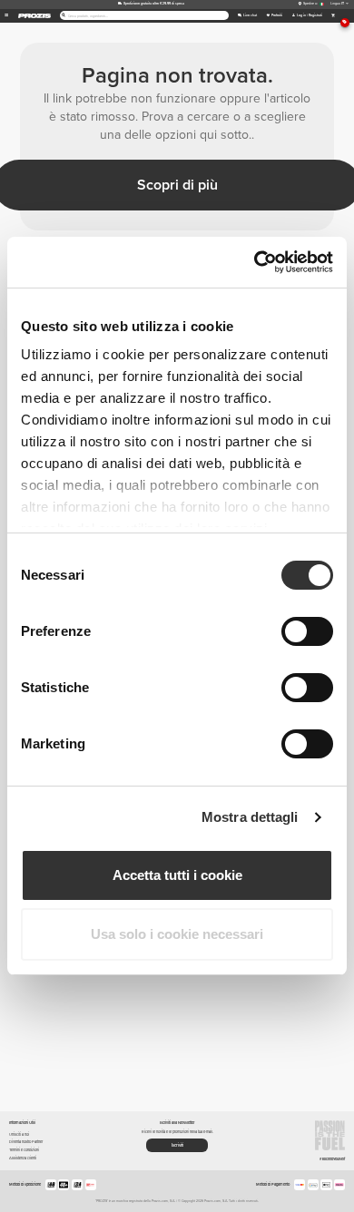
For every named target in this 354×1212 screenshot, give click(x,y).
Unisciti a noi (19, 1134)
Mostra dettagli (250, 817)
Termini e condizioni (24, 1150)
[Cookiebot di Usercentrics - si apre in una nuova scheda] (254, 262)
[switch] (307, 631)
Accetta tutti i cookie (177, 875)
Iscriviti (177, 1145)
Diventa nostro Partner (26, 1141)
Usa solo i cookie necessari (177, 934)
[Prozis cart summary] (332, 16)
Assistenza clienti (22, 1158)
